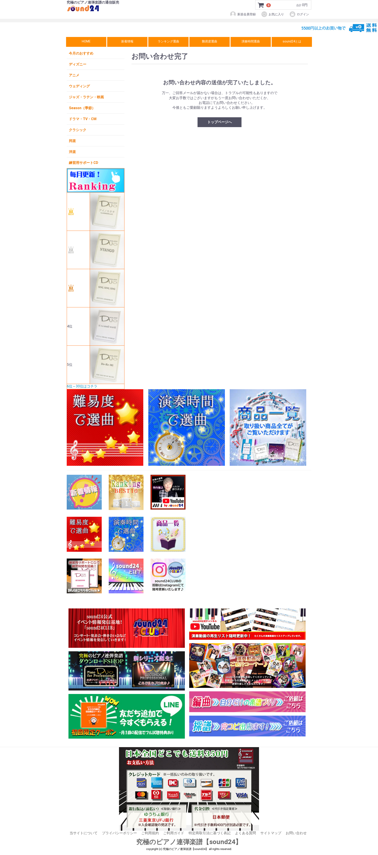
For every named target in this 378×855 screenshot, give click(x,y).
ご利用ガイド (173, 833)
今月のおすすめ (81, 53)
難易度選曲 (209, 41)
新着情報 (127, 41)
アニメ (74, 75)
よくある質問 (245, 833)
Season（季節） (82, 108)
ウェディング (79, 86)
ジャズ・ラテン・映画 (86, 97)
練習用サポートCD (83, 163)
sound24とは (292, 41)
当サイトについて (84, 833)
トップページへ (219, 122)
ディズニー (77, 64)
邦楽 (72, 141)
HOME (86, 41)
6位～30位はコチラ (82, 386)
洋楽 (72, 152)
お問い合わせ (296, 833)
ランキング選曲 (168, 41)
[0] (261, 5)
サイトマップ (270, 833)
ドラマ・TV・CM (82, 119)
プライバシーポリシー (119, 833)
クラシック (77, 130)
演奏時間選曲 (251, 41)
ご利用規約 (150, 833)
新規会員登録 (246, 14)
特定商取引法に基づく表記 (210, 833)
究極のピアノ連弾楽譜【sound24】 (189, 842)
